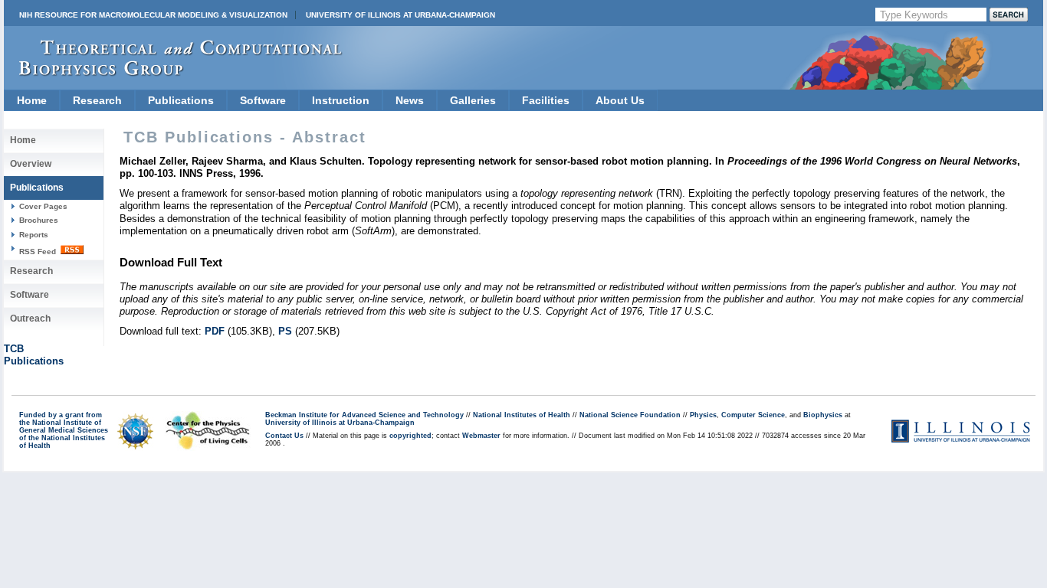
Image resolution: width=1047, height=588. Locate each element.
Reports (33, 234)
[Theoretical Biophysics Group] (173, 72)
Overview (30, 163)
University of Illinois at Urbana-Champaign (400, 15)
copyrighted (410, 435)
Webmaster (481, 435)
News (409, 100)
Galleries (473, 100)
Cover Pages (43, 206)
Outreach (30, 318)
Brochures (38, 220)
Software (263, 100)
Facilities (545, 100)
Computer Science (753, 415)
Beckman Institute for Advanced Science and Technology (364, 415)
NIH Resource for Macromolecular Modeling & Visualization (153, 15)
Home (32, 100)
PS (285, 331)
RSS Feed (38, 251)
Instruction (340, 100)
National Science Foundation (630, 415)
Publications (181, 100)
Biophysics (822, 415)
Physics (703, 415)
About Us (620, 100)
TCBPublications (34, 355)
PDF (215, 331)
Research (97, 100)
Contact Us (284, 435)
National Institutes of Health (521, 415)
